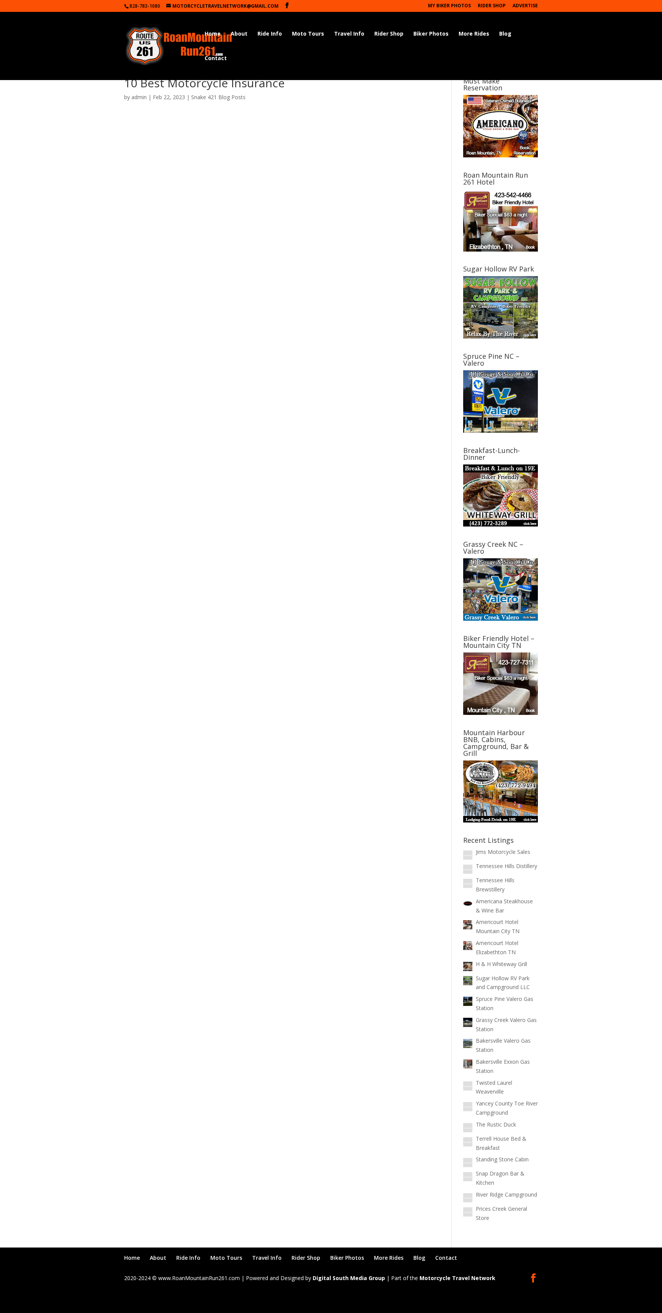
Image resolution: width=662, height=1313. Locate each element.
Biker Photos (431, 34)
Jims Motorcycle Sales (503, 851)
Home (213, 34)
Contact (216, 59)
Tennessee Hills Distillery (506, 866)
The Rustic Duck (496, 1124)
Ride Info (269, 34)
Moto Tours (308, 34)
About (239, 34)
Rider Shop (492, 6)
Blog (505, 34)
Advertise (525, 6)
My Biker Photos (449, 6)
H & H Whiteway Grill (501, 964)
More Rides (474, 34)
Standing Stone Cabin (502, 1159)
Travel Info (349, 34)
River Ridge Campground (506, 1194)
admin (139, 97)
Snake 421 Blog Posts (218, 97)
